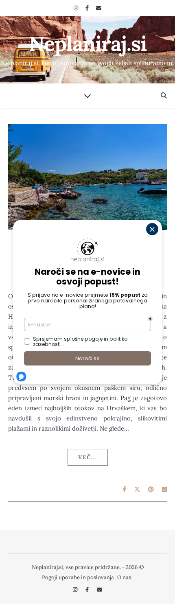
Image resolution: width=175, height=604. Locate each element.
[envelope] (98, 7)
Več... (87, 457)
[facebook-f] (87, 7)
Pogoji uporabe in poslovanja (78, 577)
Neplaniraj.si (88, 43)
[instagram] (76, 7)
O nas (124, 577)
